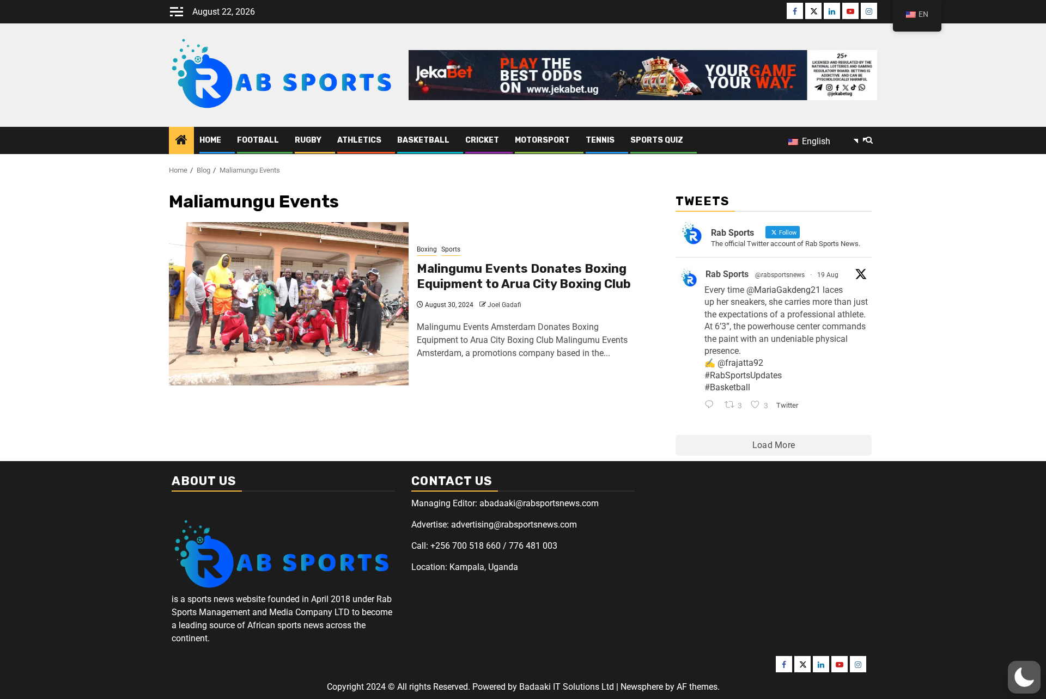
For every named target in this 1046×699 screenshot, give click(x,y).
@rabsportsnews (780, 275)
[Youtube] (850, 11)
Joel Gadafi (504, 305)
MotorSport (542, 140)
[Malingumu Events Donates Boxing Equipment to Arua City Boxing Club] (289, 303)
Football (258, 140)
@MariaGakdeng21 (783, 290)
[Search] (869, 140)
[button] (1024, 677)
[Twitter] (813, 11)
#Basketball (727, 387)
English (815, 141)
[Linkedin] (832, 11)
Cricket (482, 140)
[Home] (181, 141)
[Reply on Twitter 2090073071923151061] (712, 405)
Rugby (308, 140)
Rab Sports (727, 274)
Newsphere (642, 687)
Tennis (600, 140)
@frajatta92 (740, 363)
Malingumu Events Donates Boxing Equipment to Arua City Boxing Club (524, 276)
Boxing (427, 249)
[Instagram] (869, 11)
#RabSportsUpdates (743, 375)
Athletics (359, 140)
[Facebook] (795, 11)
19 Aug (827, 275)
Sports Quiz (656, 140)
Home (210, 140)
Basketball (423, 140)
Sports (450, 249)
